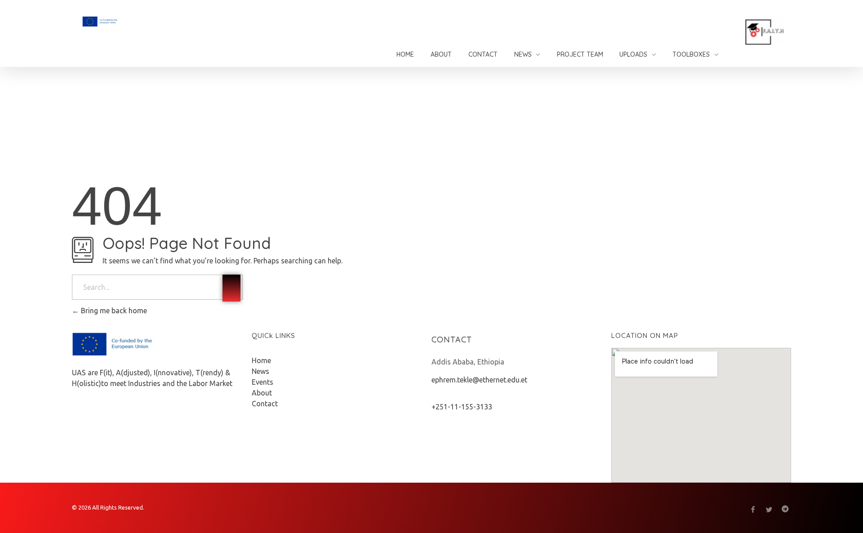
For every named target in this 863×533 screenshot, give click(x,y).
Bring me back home (113, 310)
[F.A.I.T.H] (123, 21)
